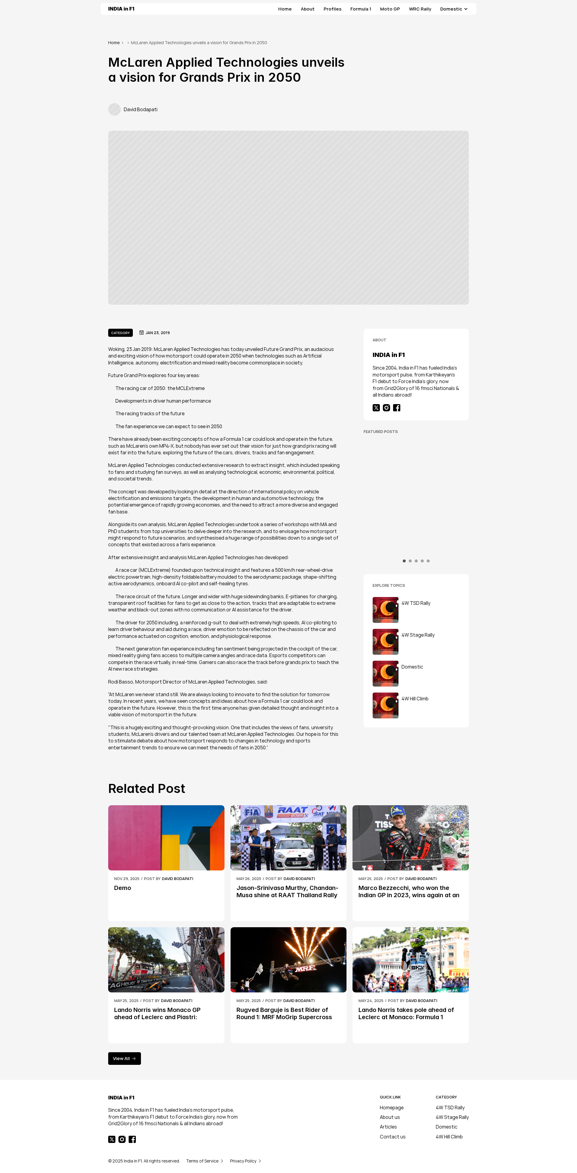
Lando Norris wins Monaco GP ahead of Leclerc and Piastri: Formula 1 (158, 1017)
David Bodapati (409, 531)
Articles (388, 1126)
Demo (122, 887)
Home (114, 42)
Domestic (446, 1126)
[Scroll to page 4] (422, 560)
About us (390, 1117)
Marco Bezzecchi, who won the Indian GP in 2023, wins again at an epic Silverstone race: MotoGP (410, 895)
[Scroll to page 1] (405, 560)
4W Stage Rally (452, 1117)
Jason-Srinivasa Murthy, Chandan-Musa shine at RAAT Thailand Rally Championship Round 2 (417, 545)
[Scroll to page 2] (410, 560)
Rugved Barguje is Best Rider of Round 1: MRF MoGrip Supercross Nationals (285, 1017)
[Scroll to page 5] (427, 560)
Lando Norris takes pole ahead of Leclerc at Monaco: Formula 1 (407, 1013)
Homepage (392, 1107)
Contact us (393, 1136)
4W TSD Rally (450, 1107)
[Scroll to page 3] (416, 560)
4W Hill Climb (449, 1136)
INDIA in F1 (121, 9)
